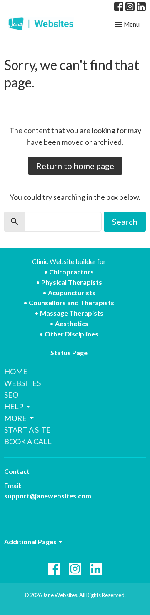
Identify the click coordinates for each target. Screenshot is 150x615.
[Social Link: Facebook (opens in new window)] (118, 6)
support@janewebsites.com (47, 496)
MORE (15, 418)
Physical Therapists (71, 282)
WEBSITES (22, 383)
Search (125, 222)
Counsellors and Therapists (71, 302)
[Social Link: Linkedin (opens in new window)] (141, 6)
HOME (16, 371)
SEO (11, 394)
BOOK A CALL (28, 441)
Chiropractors (71, 272)
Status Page (69, 352)
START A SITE (27, 429)
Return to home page (75, 166)
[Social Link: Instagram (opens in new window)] (130, 6)
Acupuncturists (71, 292)
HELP (13, 406)
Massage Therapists (71, 313)
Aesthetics (71, 323)
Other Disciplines (71, 334)
